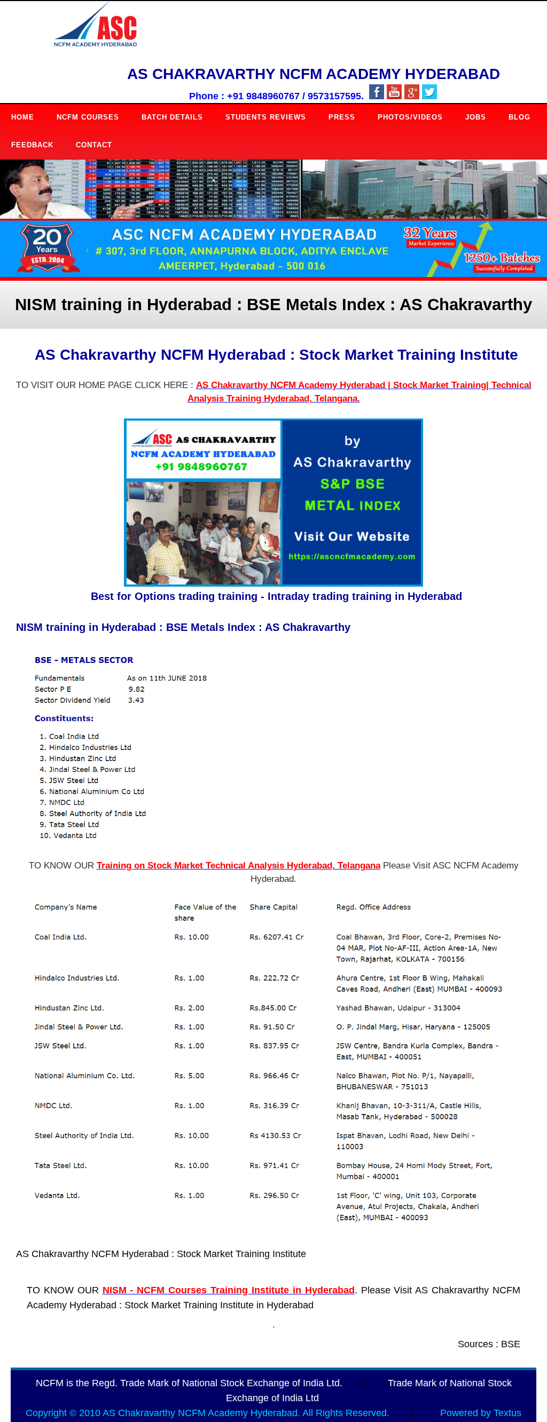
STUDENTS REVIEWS (265, 117)
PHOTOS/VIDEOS (410, 117)
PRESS (342, 117)
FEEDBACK (32, 145)
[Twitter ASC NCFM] (429, 96)
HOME (22, 117)
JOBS (475, 117)
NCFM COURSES (88, 117)
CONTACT (94, 145)
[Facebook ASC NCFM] (376, 96)
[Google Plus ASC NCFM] (411, 96)
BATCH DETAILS (172, 117)
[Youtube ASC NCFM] (394, 96)
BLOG (519, 117)
